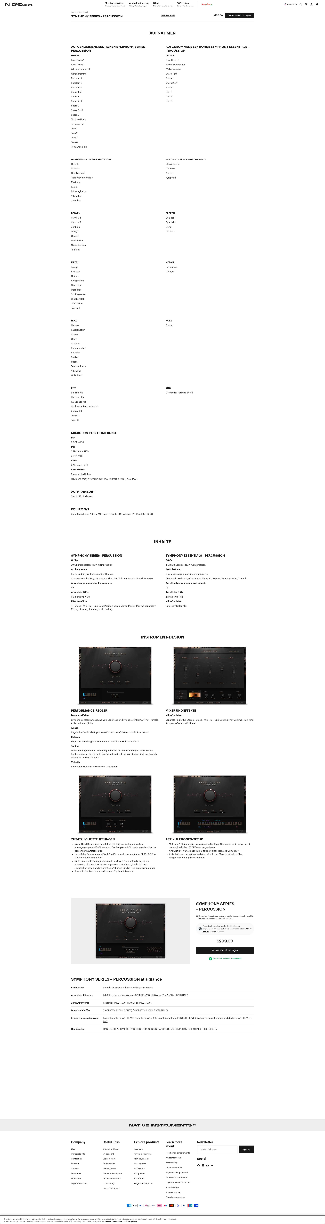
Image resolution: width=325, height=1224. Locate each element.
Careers (75, 1169)
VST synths (139, 1169)
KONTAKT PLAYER (125, 1003)
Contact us (76, 1159)
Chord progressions (175, 1197)
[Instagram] (203, 1165)
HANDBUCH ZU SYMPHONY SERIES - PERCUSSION (130, 1029)
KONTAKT (146, 1003)
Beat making (171, 1163)
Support (75, 1164)
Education (76, 1178)
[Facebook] (198, 1165)
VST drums (139, 1178)
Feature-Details (168, 15)
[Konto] (311, 4)
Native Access (109, 1169)
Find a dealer (109, 1164)
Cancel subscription (112, 1174)
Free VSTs (138, 1149)
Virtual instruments (143, 1154)
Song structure (173, 1192)
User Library (108, 1183)
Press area (76, 1174)
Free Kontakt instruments (178, 1153)
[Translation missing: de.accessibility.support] (306, 4)
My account (108, 1154)
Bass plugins (140, 1164)
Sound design (172, 1187)
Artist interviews (173, 1158)
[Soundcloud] (212, 1165)
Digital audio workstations (178, 1182)
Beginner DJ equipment (177, 1173)
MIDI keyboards (141, 1159)
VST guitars (139, 1174)
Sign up (246, 1149)
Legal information (79, 1183)
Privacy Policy (131, 1221)
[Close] (321, 1219)
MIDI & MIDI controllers (176, 1177)
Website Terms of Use (113, 1221)
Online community (111, 1178)
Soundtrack (83, 12)
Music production (174, 1168)
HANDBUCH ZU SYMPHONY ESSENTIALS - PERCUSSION (187, 1029)
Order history (109, 1159)
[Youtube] (207, 1165)
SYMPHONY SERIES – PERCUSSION (97, 16)
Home (73, 12)
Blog (73, 1149)
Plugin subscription (143, 1183)
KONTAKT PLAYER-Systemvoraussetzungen (200, 1018)
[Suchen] (300, 4)
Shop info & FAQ (110, 1149)
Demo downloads (111, 1188)
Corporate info (78, 1154)
